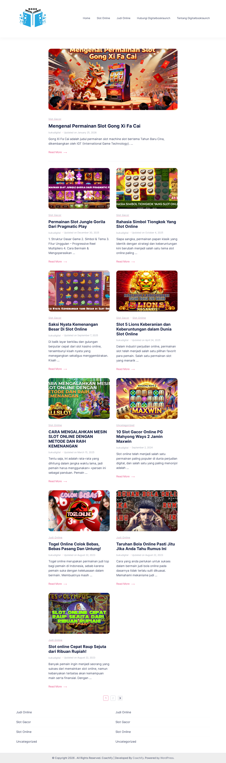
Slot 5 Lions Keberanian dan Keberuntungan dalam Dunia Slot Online (144, 329)
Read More (55, 152)
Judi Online (123, 18)
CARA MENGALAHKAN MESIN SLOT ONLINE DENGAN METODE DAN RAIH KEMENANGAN (77, 439)
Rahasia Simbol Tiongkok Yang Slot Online (146, 224)
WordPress (167, 758)
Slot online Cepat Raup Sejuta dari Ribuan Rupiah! (77, 649)
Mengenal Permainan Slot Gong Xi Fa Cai (94, 126)
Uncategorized (125, 425)
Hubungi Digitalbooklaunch (153, 18)
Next (120, 698)
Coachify (138, 758)
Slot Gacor (54, 118)
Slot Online (103, 18)
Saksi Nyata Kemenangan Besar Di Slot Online (73, 327)
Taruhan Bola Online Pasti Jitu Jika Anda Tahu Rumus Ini (145, 546)
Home (86, 18)
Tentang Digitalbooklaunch (193, 18)
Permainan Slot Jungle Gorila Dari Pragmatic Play (76, 224)
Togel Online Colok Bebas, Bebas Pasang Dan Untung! (74, 546)
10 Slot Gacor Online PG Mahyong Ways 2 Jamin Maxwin (139, 436)
